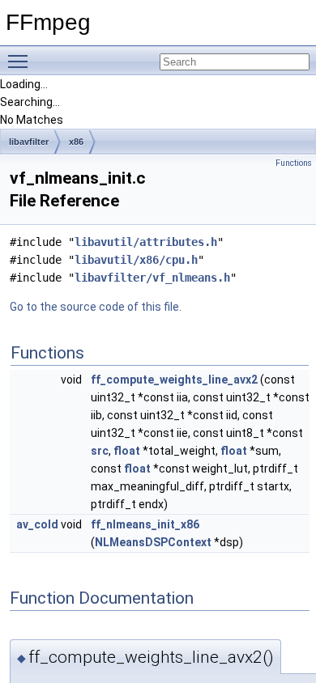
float (126, 450)
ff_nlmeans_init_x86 (145, 524)
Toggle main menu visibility (21, 60)
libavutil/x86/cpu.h (136, 259)
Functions (293, 163)
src (100, 450)
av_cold (37, 524)
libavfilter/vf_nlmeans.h (152, 277)
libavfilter (29, 141)
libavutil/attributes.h (146, 241)
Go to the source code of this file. (95, 306)
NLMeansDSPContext (153, 542)
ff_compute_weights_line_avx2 (174, 379)
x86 (76, 141)
